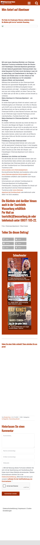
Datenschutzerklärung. (9, 477)
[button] (8, 239)
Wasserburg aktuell (14, 419)
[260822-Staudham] (19, 307)
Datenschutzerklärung (10, 508)
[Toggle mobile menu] (29, 3)
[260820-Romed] (19, 259)
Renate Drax (7, 417)
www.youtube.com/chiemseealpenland (14, 170)
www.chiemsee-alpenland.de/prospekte (15, 174)
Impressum (22, 508)
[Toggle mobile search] (36, 3)
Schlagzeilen (5, 419)
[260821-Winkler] (19, 283)
